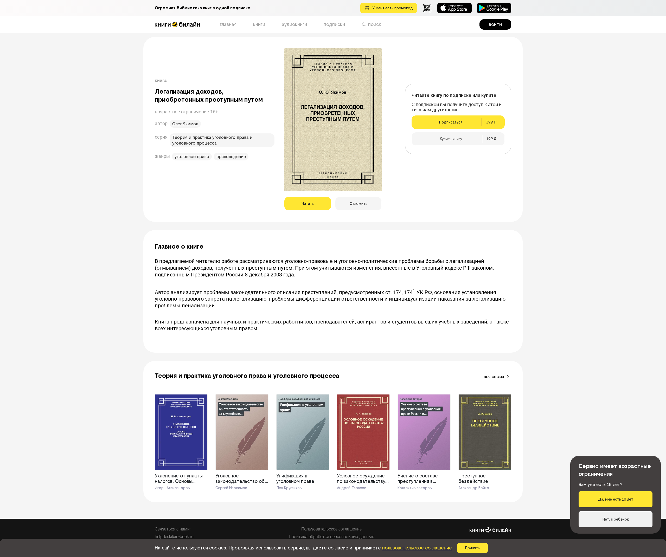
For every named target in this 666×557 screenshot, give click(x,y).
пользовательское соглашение (417, 547)
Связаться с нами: (172, 529)
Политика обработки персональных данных (331, 536)
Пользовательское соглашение (331, 529)
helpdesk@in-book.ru (174, 536)
